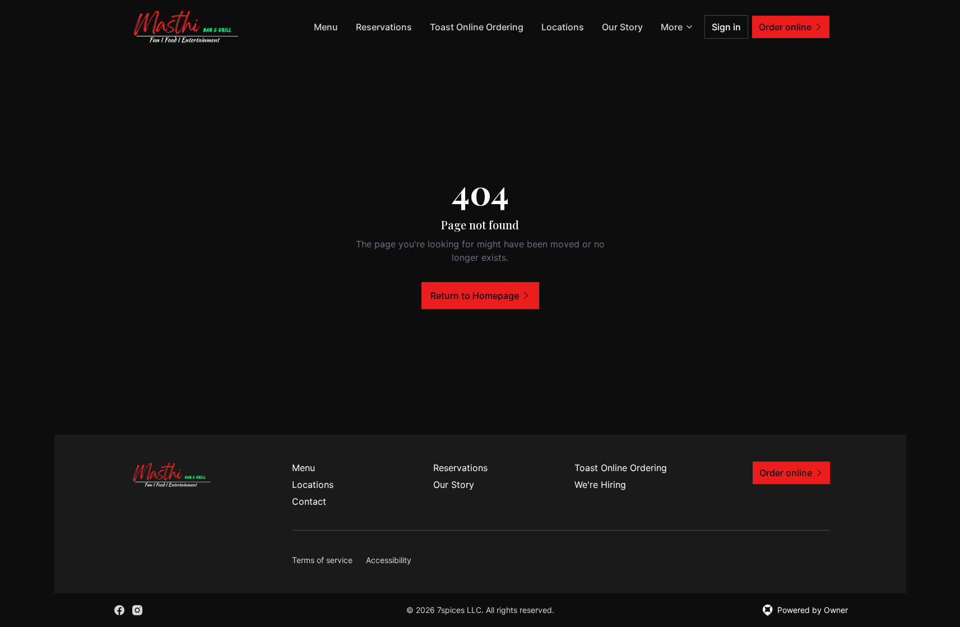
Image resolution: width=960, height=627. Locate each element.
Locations (562, 27)
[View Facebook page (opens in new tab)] (119, 610)
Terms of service (322, 560)
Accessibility (388, 560)
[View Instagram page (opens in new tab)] (137, 610)
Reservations (384, 27)
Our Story (622, 27)
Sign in (726, 27)
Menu (326, 27)
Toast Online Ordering (476, 27)
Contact (309, 501)
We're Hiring (600, 484)
